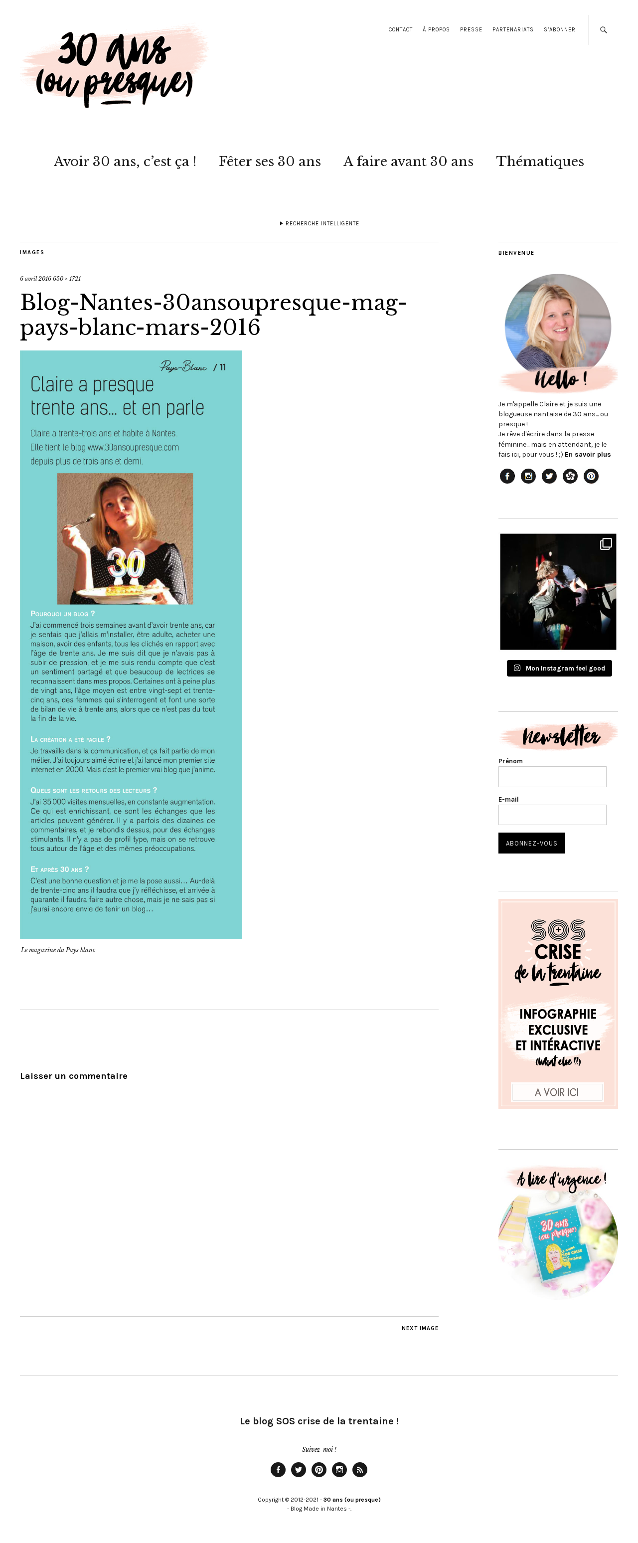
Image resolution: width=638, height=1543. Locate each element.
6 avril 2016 (35, 278)
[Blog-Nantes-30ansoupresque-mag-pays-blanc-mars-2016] (131, 936)
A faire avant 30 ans (408, 162)
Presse (471, 29)
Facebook (278, 1476)
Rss (360, 1476)
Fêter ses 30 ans (270, 162)
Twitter (298, 1476)
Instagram (339, 1476)
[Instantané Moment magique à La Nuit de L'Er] (558, 592)
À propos (436, 29)
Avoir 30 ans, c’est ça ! (125, 162)
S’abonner (560, 29)
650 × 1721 (67, 278)
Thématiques (540, 162)
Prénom (510, 761)
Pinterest (319, 1476)
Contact (401, 29)
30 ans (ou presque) (352, 1499)
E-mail (508, 799)
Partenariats (513, 29)
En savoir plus (588, 454)
